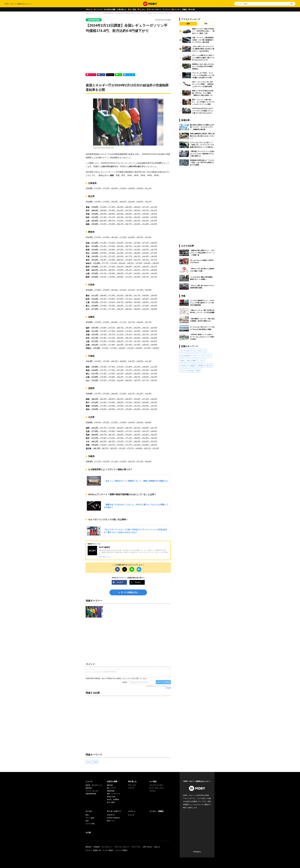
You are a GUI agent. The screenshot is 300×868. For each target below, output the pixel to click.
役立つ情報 (110, 802)
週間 (188, 24)
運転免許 (110, 785)
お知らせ (157, 847)
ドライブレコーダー (156, 785)
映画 (87, 815)
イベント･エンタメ (92, 791)
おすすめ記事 (185, 356)
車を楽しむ (122, 9)
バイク (201, 361)
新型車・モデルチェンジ (94, 785)
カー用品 (133, 9)
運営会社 (89, 847)
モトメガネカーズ (199, 351)
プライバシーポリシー (122, 847)
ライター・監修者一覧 (93, 850)
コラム (183, 370)
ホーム (90, 9)
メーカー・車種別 (181, 9)
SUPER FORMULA (113, 818)
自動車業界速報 (108, 13)
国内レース (110, 821)
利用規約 (168, 687)
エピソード (197, 356)
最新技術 (89, 788)
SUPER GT (111, 815)
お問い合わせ (147, 847)
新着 (95, 762)
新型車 (192, 365)
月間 (205, 24)
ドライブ (131, 788)
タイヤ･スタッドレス (156, 788)
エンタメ (142, 9)
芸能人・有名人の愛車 (188, 361)
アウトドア (132, 785)
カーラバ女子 (185, 351)
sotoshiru (184, 365)
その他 (192, 9)
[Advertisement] (128, 53)
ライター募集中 (108, 850)
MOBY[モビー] (90, 13)
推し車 (209, 365)
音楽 (87, 821)
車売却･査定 (111, 797)
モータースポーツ (155, 9)
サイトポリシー (107, 847)
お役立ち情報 (110, 9)
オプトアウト (136, 847)
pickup (89, 762)
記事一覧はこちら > (105, 556)
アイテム (152, 791)
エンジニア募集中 (121, 850)
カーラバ (207, 356)
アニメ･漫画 (90, 818)
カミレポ (131, 815)
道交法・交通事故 (113, 799)
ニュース (99, 9)
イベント (167, 9)
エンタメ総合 (90, 823)
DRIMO (200, 365)
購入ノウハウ (111, 788)
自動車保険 (110, 791)
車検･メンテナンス (113, 794)
